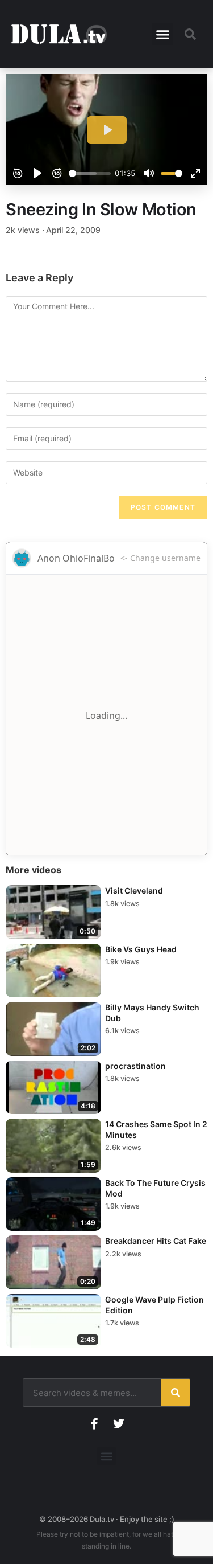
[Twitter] (118, 1424)
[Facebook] (95, 1424)
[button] (162, 34)
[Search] (175, 1392)
